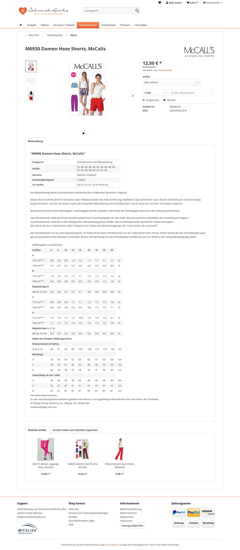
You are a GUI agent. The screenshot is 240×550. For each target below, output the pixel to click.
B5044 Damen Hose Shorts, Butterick (120, 465)
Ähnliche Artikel (37, 430)
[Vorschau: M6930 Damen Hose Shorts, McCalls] (31, 66)
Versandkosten (112, 544)
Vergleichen (152, 100)
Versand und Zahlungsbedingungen (88, 512)
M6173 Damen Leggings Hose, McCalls (46, 465)
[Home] (20, 25)
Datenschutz (127, 516)
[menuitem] (159, 3)
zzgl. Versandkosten (162, 70)
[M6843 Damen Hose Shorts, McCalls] (83, 449)
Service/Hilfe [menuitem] (213, 2)
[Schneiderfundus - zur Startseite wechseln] (43, 13)
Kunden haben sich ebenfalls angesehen (75, 430)
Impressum (126, 520)
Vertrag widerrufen (132, 525)
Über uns (74, 509)
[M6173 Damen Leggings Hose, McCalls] (46, 449)
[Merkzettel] (159, 2)
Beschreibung (35, 141)
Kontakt (73, 516)
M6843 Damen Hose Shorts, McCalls (83, 465)
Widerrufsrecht (128, 512)
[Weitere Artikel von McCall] (199, 52)
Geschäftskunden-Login (82, 520)
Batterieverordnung (131, 509)
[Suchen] (137, 10)
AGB (71, 524)
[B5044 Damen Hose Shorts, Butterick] (120, 449)
